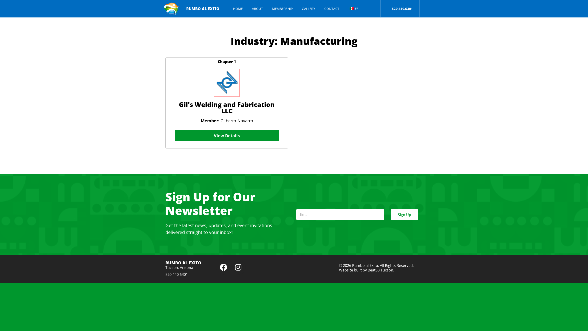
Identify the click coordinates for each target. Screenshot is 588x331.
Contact (331, 8)
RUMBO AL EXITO (202, 8)
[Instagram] (238, 267)
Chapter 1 (227, 61)
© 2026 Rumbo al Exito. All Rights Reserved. (376, 265)
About (257, 8)
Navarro (245, 120)
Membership (282, 8)
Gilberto (218, 120)
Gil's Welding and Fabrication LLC (227, 107)
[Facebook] (223, 267)
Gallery (308, 8)
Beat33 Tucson (380, 270)
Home (238, 8)
